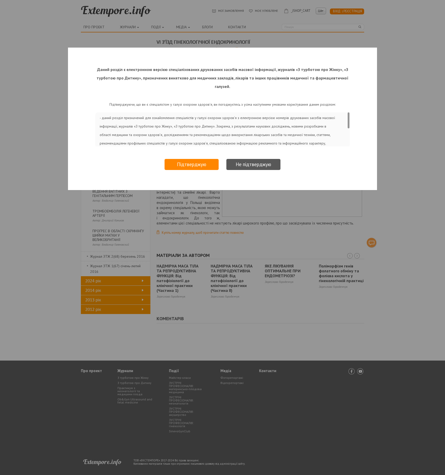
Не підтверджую (253, 164)
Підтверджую (191, 164)
